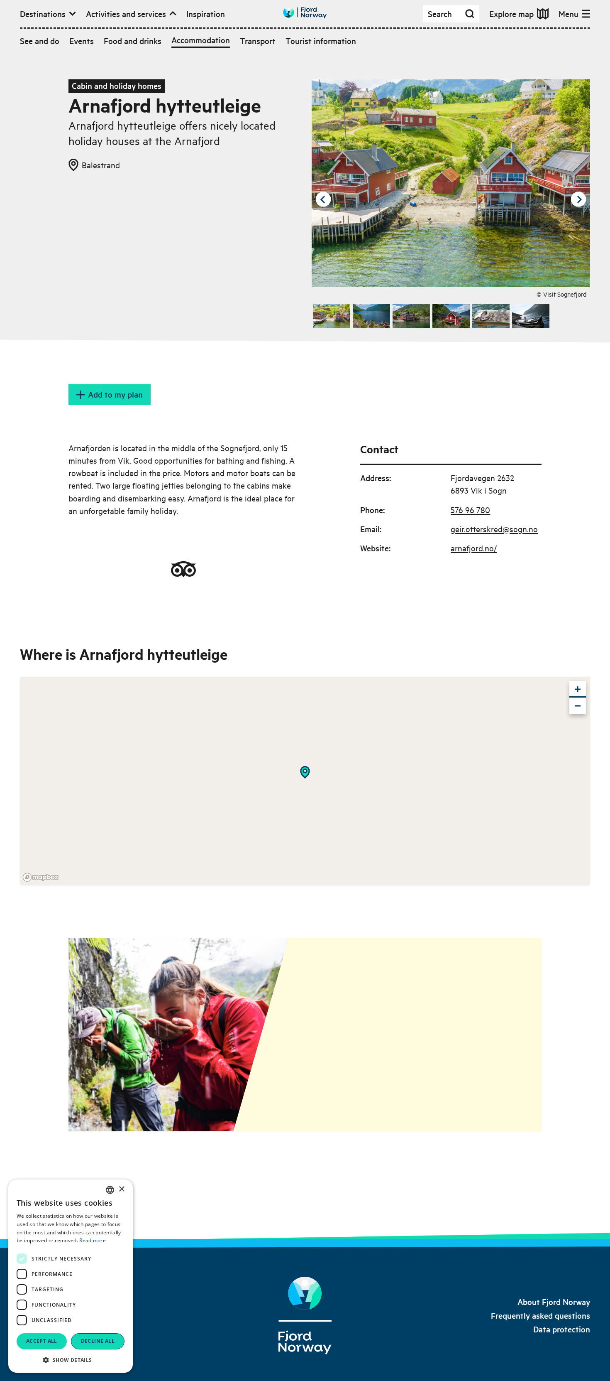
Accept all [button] (41, 1340)
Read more (92, 1240)
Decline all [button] (98, 1340)
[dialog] (70, 1276)
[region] (305, 781)
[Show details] (305, 772)
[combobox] (110, 1190)
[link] (553, 1302)
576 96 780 (470, 509)
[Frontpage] (305, 1316)
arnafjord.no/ (474, 548)
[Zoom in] (577, 689)
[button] (70, 1360)
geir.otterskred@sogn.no (494, 528)
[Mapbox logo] (40, 877)
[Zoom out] (577, 706)
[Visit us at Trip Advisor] (183, 569)
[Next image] (578, 199)
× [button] (121, 1189)
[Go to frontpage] (305, 13)
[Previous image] (323, 199)
